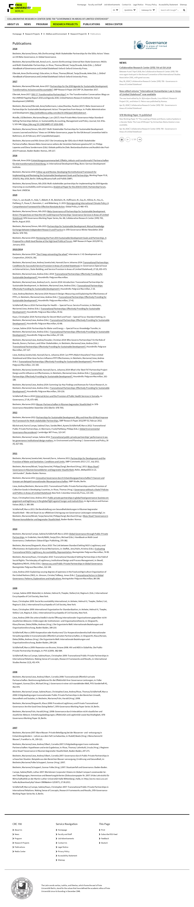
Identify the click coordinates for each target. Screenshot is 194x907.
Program (42, 24)
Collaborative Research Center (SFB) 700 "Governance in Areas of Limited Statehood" (58, 18)
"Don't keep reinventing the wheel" (52, 254)
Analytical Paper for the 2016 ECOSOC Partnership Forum (79, 186)
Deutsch (104, 843)
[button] (115, 10)
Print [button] (103, 830)
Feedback (105, 838)
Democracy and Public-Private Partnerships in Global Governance (72, 563)
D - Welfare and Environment (55, 34)
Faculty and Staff (95, 4)
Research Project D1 (78, 34)
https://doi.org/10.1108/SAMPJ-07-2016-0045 (42, 124)
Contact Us (126, 4)
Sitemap (183, 4)
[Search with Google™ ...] (184, 10)
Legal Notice (138, 4)
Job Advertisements (112, 4)
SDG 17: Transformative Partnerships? (48, 94)
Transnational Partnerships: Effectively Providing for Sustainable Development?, (49, 346)
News (27, 24)
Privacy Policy (151, 4)
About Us (13, 24)
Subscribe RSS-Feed (109, 834)
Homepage (81, 4)
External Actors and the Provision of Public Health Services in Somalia (67, 396)
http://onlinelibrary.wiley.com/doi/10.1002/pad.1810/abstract (58, 112)
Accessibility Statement (168, 4)
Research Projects (65, 24)
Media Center (113, 24)
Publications (91, 24)
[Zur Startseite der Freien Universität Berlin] (27, 8)
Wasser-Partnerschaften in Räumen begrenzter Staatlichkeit (63, 404)
